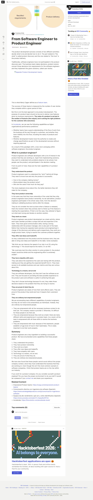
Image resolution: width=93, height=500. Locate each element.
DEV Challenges (13, 487)
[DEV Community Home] (3, 2)
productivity (23, 47)
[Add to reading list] (3, 49)
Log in (77, 2)
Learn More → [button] (17, 473)
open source (37, 494)
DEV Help (49, 487)
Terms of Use (55, 491)
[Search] (7, 2)
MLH (52, 489)
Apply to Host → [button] (73, 94)
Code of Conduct (32, 422)
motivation (15, 47)
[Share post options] (3, 59)
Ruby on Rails (43, 495)
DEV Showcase (78, 487)
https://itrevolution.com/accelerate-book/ (36, 400)
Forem (29, 494)
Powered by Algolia (49, 2)
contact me (29, 378)
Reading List (22, 487)
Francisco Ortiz (19, 33)
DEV (52, 494)
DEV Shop (47, 489)
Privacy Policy (47, 491)
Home (7, 487)
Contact (42, 489)
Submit (18, 417)
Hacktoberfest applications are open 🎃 (33, 461)
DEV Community (82, 31)
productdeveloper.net (39, 34)
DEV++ (27, 487)
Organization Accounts (68, 487)
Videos (32, 487)
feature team (42, 102)
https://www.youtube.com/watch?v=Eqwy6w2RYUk (31, 398)
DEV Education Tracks (40, 487)
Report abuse (41, 422)
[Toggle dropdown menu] (63, 428)
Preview (25, 417)
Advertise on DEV (57, 487)
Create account (86, 2)
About (85, 487)
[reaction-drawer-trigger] (3, 37)
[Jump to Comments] (3, 43)
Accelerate (17, 124)
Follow (79, 12)
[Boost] (3, 54)
